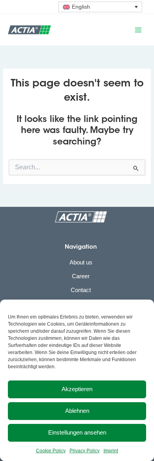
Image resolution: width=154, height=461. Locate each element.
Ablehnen (77, 410)
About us (80, 262)
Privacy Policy (84, 451)
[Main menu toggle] (138, 29)
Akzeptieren (77, 389)
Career (81, 276)
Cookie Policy (51, 451)
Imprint (110, 451)
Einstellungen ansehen (77, 432)
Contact (81, 290)
